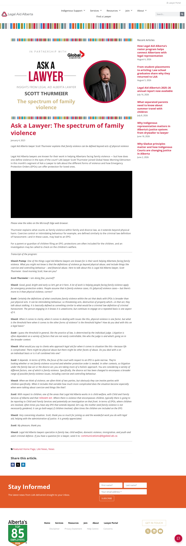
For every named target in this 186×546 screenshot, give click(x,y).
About (140, 10)
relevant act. (46, 398)
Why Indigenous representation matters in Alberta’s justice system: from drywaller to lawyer (153, 127)
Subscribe (106, 498)
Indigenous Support (71, 10)
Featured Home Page (24, 449)
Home (47, 523)
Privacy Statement (73, 528)
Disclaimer (54, 528)
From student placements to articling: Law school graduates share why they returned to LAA (153, 71)
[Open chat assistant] (178, 538)
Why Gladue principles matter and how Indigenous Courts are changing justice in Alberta (154, 148)
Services (94, 10)
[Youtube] (160, 531)
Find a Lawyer (103, 16)
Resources (112, 10)
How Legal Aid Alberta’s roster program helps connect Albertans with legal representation (152, 50)
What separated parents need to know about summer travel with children (152, 107)
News (51, 449)
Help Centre (92, 528)
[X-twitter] (148, 531)
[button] (13, 465)
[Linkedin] (154, 531)
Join (128, 10)
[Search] (182, 14)
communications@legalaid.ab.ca (99, 436)
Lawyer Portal (111, 523)
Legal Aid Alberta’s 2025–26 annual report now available (155, 89)
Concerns (108, 528)
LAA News (42, 449)
